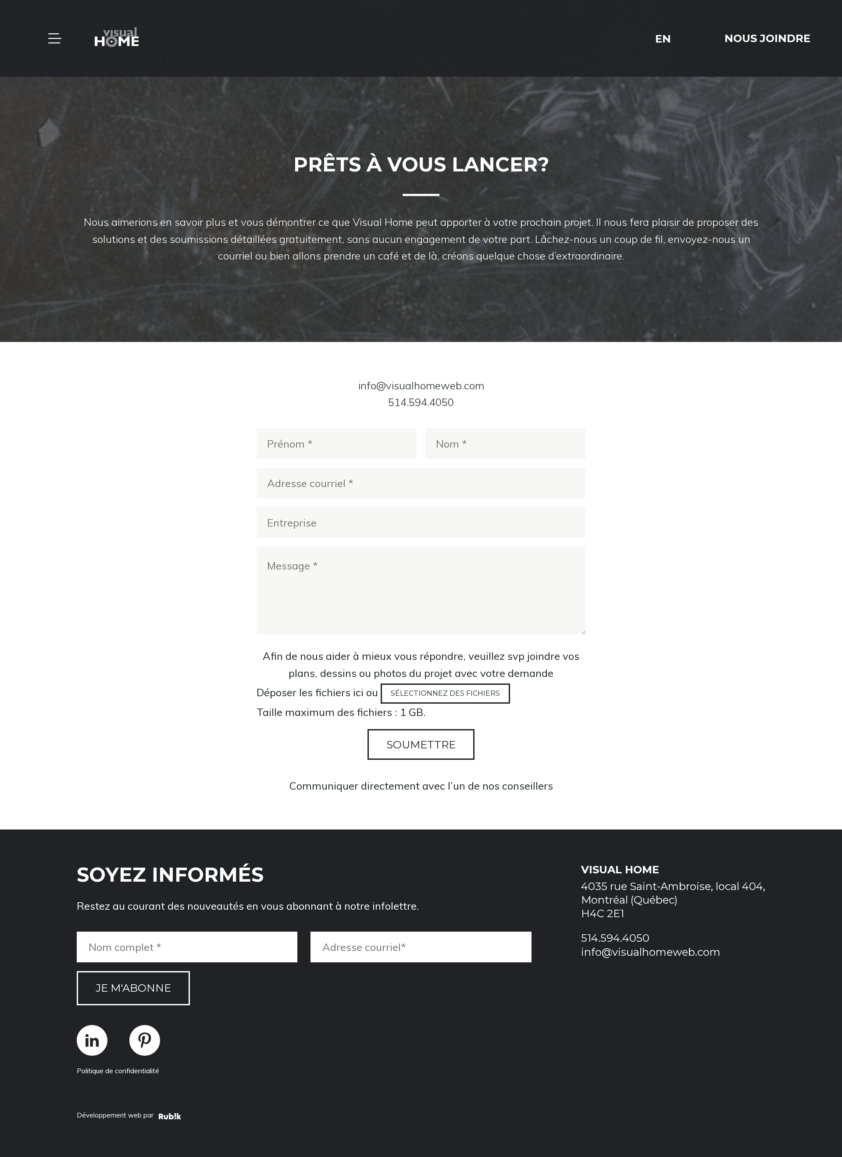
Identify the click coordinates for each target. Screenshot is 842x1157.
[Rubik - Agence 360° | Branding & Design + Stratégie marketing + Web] (169, 1117)
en (663, 38)
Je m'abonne (133, 988)
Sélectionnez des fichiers (445, 693)
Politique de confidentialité (118, 1070)
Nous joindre (767, 38)
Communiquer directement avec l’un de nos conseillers (421, 785)
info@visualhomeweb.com (421, 385)
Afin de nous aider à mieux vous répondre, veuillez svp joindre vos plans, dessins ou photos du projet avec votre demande (421, 664)
